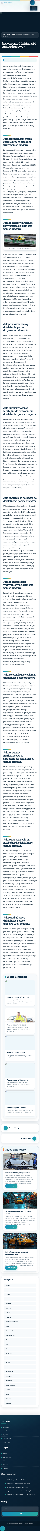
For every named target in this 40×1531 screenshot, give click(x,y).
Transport (9, 1376)
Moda (7, 1326)
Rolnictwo (9, 1358)
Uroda (8, 1389)
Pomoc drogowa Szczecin (16, 1025)
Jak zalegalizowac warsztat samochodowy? (16, 1253)
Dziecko (8, 1299)
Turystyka (9, 1380)
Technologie (9, 1371)
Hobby (8, 1312)
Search (20, 1513)
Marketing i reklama (12, 1321)
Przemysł (9, 1353)
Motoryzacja (11, 34)
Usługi (8, 1394)
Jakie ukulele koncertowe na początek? (18, 1483)
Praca (7, 1344)
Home (4, 34)
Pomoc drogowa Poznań (16, 1052)
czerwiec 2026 (7, 1431)
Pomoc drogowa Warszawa (17, 1080)
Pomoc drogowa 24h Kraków (18, 997)
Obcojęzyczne (10, 1340)
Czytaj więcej (11, 1186)
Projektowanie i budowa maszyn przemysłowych (21, 1495)
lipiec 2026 (6, 1427)
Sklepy (8, 1362)
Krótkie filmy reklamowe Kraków (16, 1480)
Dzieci (8, 1294)
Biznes (8, 1285)
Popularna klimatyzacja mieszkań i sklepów (19, 1491)
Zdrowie (8, 1403)
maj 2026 (5, 1435)
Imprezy (8, 1317)
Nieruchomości (10, 1335)
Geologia (8, 1308)
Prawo (8, 1349)
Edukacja (8, 1303)
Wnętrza (8, 1398)
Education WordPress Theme (20, 1523)
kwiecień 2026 (7, 1438)
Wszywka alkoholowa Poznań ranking (17, 1487)
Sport (7, 1367)
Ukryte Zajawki (10, 1385)
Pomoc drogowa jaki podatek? (17, 1173)
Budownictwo (10, 1290)
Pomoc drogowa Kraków (16, 1108)
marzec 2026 (6, 1442)
